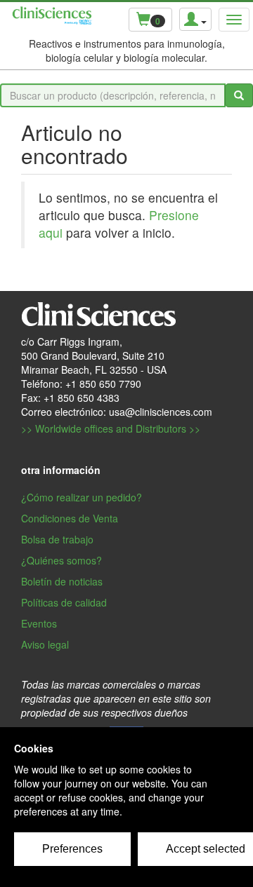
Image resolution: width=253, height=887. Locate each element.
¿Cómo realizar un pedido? (81, 497)
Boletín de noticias (62, 581)
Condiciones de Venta (69, 518)
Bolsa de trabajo (57, 539)
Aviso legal (45, 644)
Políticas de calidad (64, 602)
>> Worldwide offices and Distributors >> (110, 428)
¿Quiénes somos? (61, 560)
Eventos (39, 623)
